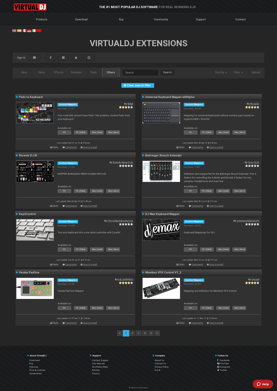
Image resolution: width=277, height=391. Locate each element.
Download (81, 19)
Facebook (224, 360)
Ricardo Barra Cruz (123, 162)
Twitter (223, 370)
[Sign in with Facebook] (50, 57)
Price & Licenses (37, 370)
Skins (41, 72)
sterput (255, 279)
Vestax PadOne (29, 272)
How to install (90, 147)
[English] (14, 30)
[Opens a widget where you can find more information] (263, 384)
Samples (76, 72)
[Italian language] (34, 30)
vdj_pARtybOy (125, 279)
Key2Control (27, 214)
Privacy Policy (162, 367)
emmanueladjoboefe (248, 221)
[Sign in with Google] (89, 57)
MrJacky (254, 104)
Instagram (224, 367)
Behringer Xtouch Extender (163, 155)
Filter (237, 72)
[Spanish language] (19, 30)
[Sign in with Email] (34, 57)
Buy (121, 19)
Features (33, 367)
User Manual (98, 363)
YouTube (224, 363)
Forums (96, 373)
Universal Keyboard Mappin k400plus (170, 97)
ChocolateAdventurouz (120, 221)
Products (41, 19)
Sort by (220, 72)
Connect (240, 19)
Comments (71, 147)
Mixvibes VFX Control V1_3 (163, 272)
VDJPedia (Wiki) (100, 367)
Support (201, 19)
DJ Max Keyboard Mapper (162, 214)
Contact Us (160, 363)
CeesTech (253, 162)
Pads (93, 72)
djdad (130, 104)
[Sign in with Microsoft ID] (63, 57)
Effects (59, 72)
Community (161, 19)
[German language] (29, 30)
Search (167, 72)
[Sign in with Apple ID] (76, 57)
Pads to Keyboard (31, 97)
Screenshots (35, 373)
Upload (256, 72)
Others (111, 72)
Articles (96, 370)
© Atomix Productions (138, 387)
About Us (159, 360)
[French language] (24, 30)
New (24, 72)
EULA (157, 370)
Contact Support (100, 360)
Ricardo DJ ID (28, 155)
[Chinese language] (39, 30)
